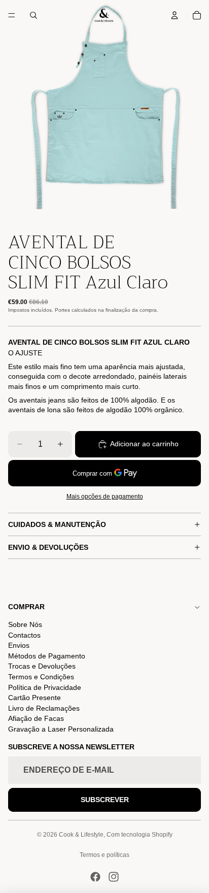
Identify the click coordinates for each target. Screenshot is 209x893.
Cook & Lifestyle (81, 834)
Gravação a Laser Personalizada (61, 729)
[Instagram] (114, 877)
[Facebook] (95, 877)
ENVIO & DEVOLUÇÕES (48, 547)
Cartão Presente (34, 697)
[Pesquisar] (33, 15)
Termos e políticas (104, 854)
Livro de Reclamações (44, 708)
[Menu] (11, 15)
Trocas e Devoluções (42, 666)
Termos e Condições (41, 677)
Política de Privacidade (44, 687)
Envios (18, 645)
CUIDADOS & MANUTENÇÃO (57, 524)
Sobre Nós (25, 624)
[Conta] (174, 15)
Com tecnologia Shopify (139, 834)
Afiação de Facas (36, 718)
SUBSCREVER (105, 800)
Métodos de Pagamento (46, 656)
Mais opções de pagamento (104, 496)
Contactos (24, 635)
